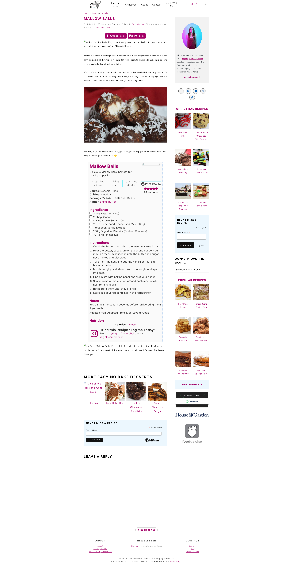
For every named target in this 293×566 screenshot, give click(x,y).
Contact (156, 4)
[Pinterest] (203, 91)
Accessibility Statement (100, 552)
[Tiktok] (192, 97)
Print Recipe (138, 36)
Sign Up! (135, 546)
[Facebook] (181, 91)
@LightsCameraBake (123, 333)
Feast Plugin (176, 561)
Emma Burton (108, 201)
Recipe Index (115, 4)
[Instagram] (188, 91)
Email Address (92, 430)
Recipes (95, 13)
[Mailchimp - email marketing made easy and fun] (152, 442)
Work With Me (172, 4)
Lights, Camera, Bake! (192, 58)
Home (86, 13)
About (144, 4)
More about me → (192, 77)
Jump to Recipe (117, 36)
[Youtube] (195, 91)
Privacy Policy (100, 549)
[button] (145, 188)
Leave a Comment (105, 27)
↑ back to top (146, 530)
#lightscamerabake (112, 337)
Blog (193, 549)
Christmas (131, 4)
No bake (105, 13)
